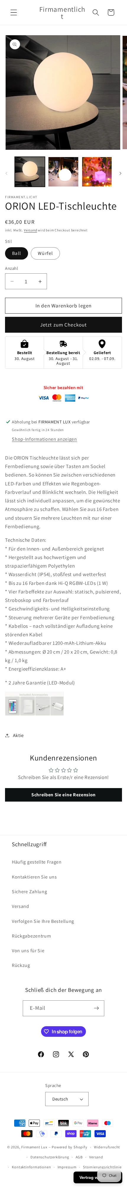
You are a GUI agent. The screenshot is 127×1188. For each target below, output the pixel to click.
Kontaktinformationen (31, 1167)
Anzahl (11, 268)
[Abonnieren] (96, 1008)
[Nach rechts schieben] (120, 173)
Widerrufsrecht (107, 1147)
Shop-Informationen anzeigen (44, 439)
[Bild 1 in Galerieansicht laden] (30, 172)
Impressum (67, 1167)
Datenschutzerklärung (49, 1157)
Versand (30, 230)
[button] (13, 12)
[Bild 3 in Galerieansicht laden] (63, 172)
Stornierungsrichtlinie (102, 1167)
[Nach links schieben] (6, 173)
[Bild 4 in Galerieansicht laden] (97, 172)
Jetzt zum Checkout (63, 324)
